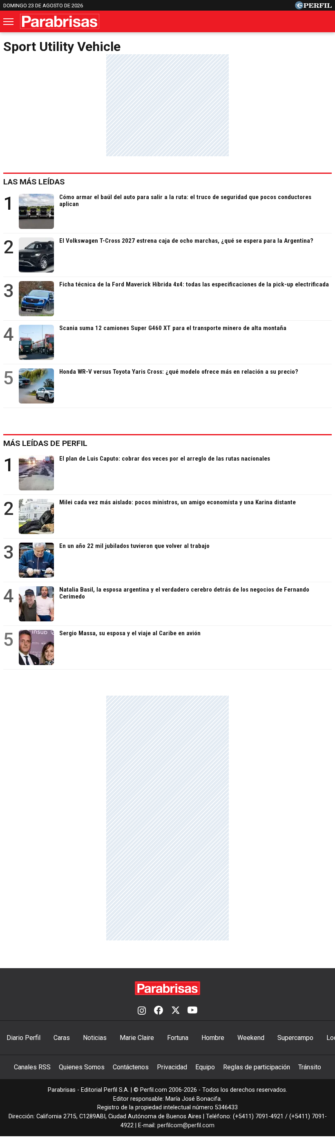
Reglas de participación (256, 1067)
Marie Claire (137, 1038)
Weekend (250, 1038)
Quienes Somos (82, 1067)
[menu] (9, 21)
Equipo (205, 1067)
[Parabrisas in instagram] (142, 1011)
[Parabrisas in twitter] (175, 1011)
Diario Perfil (23, 1038)
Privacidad (172, 1067)
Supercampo (295, 1038)
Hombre (212, 1038)
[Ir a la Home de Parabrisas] (59, 21)
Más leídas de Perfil (45, 443)
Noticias (95, 1038)
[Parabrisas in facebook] (158, 1011)
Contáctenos (131, 1067)
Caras (62, 1038)
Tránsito (309, 1067)
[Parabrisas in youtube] (192, 1011)
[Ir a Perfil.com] (313, 7)
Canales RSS (32, 1067)
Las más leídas (34, 181)
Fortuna (177, 1038)
